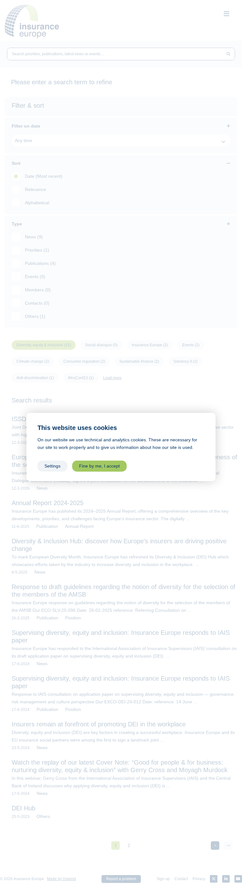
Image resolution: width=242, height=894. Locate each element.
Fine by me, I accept (99, 466)
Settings (52, 466)
